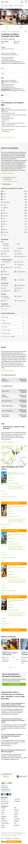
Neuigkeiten (17, 801)
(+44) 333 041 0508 (5, 790)
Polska (15, 816)
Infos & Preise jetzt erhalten (8, 57)
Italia (15, 807)
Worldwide (16, 825)
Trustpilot (3, 78)
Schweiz (16, 812)
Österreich (16, 810)
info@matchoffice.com (6, 789)
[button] (2, 484)
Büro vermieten (4, 803)
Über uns (3, 799)
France (2, 827)
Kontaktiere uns (5, 801)
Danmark (3, 807)
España (3, 825)
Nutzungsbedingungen (6, 835)
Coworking (11, 5)
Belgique (3, 818)
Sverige (3, 810)
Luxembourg (4, 820)
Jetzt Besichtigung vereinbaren (8, 60)
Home (2, 5)
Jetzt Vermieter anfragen (7, 58)
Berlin (16, 5)
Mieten (6, 5)
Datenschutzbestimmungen (11, 834)
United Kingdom (5, 823)
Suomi (2, 814)
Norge (2, 812)
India (15, 823)
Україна (16, 814)
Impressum (17, 799)
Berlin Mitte (21, 5)
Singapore (16, 820)
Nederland (3, 816)
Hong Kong (17, 818)
